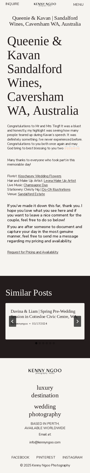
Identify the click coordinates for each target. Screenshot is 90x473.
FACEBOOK (20, 457)
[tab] (36, 343)
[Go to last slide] (12, 321)
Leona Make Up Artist (60, 180)
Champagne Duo (36, 185)
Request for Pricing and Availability (32, 252)
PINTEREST (45, 457)
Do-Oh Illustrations (56, 189)
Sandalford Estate (31, 194)
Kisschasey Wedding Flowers (39, 176)
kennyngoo (21, 323)
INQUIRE (12, 4)
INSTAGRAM (72, 457)
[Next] (77, 321)
